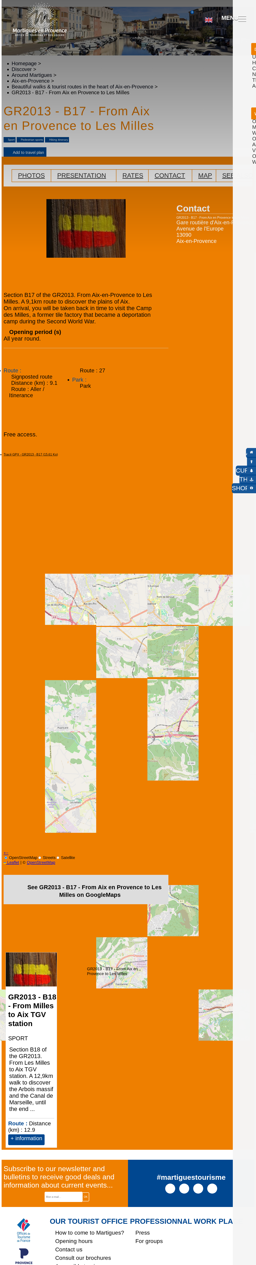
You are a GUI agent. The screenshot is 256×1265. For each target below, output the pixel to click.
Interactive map (176, 14)
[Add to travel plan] (52, 1144)
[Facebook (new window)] (170, 1188)
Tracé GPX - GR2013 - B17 (31, 454)
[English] (208, 18)
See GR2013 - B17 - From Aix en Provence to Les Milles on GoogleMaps (94, 891)
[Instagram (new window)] (184, 1188)
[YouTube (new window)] (198, 1188)
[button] (161, 18)
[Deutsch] (203, 35)
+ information (26, 1138)
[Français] (221, 35)
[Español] (212, 35)
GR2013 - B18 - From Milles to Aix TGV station (32, 1010)
